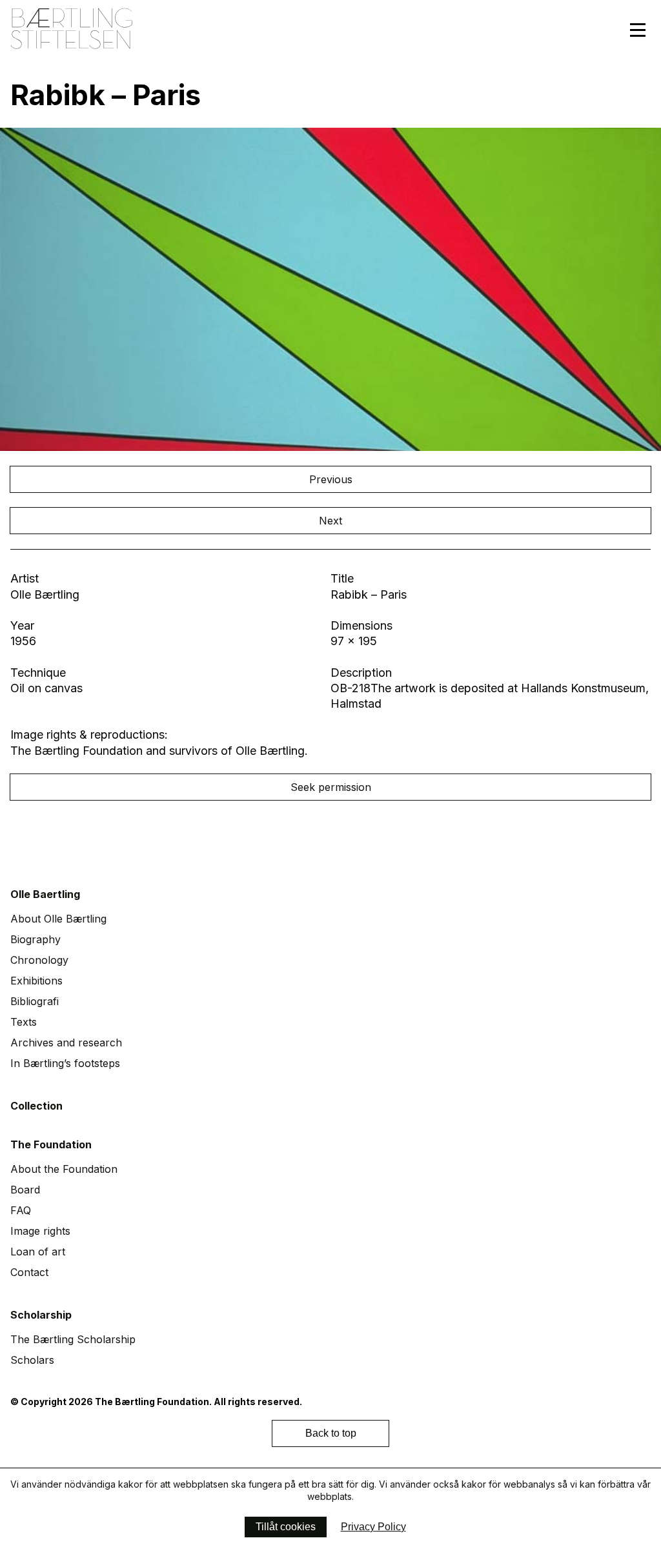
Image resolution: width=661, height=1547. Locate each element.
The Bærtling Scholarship (73, 1339)
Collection (36, 1105)
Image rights (40, 1230)
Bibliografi (34, 1001)
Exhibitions (36, 980)
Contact (29, 1272)
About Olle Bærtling (58, 918)
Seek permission (330, 787)
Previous (330, 479)
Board (25, 1189)
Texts (23, 1021)
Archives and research (66, 1042)
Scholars (32, 1359)
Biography (35, 939)
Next (330, 520)
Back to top (330, 1433)
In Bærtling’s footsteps (65, 1063)
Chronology (39, 959)
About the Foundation (63, 1169)
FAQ (20, 1210)
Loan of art (37, 1251)
